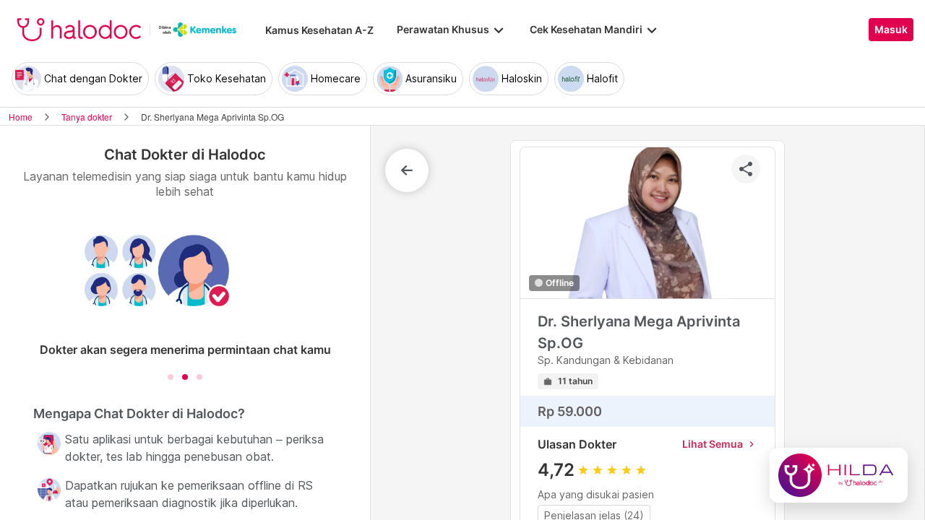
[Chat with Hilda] (839, 475)
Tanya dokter (86, 116)
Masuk (891, 29)
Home (21, 116)
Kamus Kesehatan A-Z (319, 30)
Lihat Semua (719, 444)
